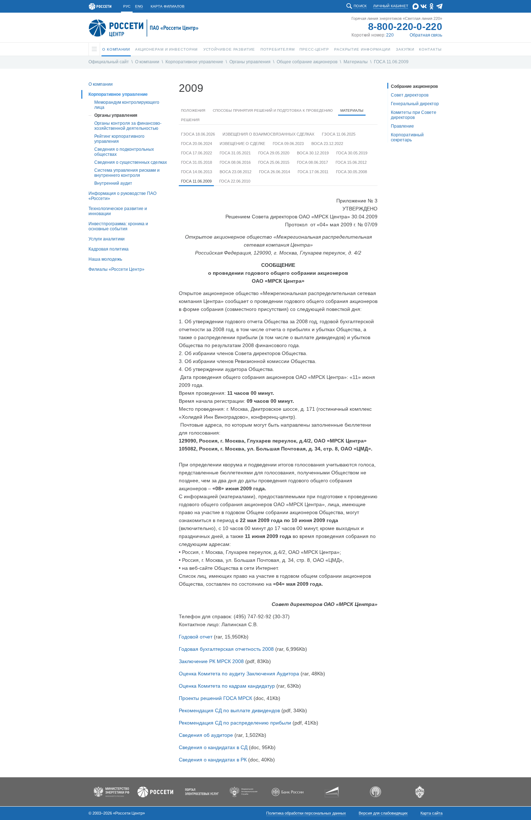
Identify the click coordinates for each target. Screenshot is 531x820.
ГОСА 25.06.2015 (273, 162)
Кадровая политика (108, 249)
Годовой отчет (195, 637)
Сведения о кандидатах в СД (213, 747)
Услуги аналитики (106, 239)
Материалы (356, 61)
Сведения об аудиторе (206, 735)
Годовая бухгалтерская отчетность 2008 (226, 649)
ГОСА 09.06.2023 (288, 143)
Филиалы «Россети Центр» (116, 269)
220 (390, 35)
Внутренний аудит (113, 183)
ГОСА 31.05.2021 (235, 153)
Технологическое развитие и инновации (117, 211)
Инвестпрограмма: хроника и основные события (118, 226)
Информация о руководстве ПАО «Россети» (122, 196)
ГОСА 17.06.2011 (313, 172)
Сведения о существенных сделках (130, 162)
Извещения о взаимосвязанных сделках (268, 134)
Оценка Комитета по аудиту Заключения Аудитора (239, 673)
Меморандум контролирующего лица (126, 105)
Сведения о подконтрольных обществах (124, 152)
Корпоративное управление (194, 61)
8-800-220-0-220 (405, 26)
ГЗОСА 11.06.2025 (338, 134)
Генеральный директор (415, 103)
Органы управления (250, 61)
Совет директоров (409, 95)
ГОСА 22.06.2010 (234, 181)
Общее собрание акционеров (307, 61)
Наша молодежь (105, 259)
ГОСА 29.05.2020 (273, 153)
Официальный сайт (108, 61)
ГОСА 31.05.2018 (196, 162)
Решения (190, 120)
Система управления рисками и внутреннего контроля (127, 173)
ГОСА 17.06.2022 (196, 153)
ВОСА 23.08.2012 (235, 172)
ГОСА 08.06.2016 (235, 162)
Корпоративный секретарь (407, 137)
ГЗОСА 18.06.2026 (198, 134)
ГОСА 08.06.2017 (312, 162)
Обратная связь (426, 35)
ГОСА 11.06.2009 (391, 61)
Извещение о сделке (242, 143)
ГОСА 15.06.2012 (351, 162)
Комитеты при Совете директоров (413, 115)
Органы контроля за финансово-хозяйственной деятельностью (127, 126)
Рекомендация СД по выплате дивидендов (229, 710)
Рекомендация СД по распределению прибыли (235, 723)
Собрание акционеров (414, 86)
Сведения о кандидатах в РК (213, 760)
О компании (147, 61)
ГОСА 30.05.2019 (351, 153)
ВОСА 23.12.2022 (327, 143)
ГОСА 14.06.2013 (196, 172)
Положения (193, 110)
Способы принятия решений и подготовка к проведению (273, 110)
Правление (402, 126)
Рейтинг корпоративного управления (119, 139)
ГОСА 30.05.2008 (351, 172)
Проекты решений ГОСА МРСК (215, 698)
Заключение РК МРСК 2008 (211, 661)
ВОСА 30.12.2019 (313, 153)
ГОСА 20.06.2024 (196, 143)
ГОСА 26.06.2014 (274, 172)
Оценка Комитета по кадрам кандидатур (227, 686)
